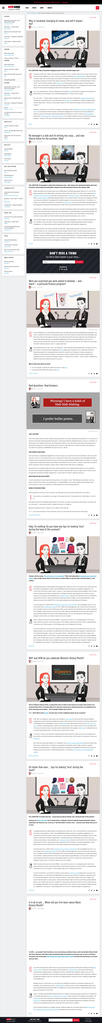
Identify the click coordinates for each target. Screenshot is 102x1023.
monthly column (7, 28)
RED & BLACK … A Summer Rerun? (11, 27)
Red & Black (6, 263)
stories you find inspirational (75, 743)
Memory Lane (8, 212)
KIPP (61, 350)
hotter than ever (42, 820)
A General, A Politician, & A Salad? (11, 58)
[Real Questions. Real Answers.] (63, 410)
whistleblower (89, 114)
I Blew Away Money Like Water (10, 170)
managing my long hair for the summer (65, 604)
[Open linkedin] (64, 269)
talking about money (8, 177)
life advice (6, 150)
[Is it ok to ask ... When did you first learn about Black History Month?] (63, 930)
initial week (36, 998)
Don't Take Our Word (10, 166)
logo (70, 91)
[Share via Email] (97, 124)
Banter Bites (8, 121)
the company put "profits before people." (52, 116)
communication (7, 132)
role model (69, 719)
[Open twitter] (62, 269)
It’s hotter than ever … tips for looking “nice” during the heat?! (56, 768)
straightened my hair (50, 607)
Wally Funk (82, 728)
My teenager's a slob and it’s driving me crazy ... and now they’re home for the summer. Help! (56, 137)
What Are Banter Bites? (9, 53)
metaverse (68, 100)
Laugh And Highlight (8, 149)
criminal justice (7, 246)
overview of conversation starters (11, 195)
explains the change (87, 98)
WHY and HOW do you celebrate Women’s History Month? (56, 658)
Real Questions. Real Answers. (43, 385)
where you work (74, 873)
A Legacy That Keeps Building (10, 240)
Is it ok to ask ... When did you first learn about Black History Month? (55, 903)
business (30, 124)
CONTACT (49, 8)
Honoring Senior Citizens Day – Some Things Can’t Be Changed (12, 21)
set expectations (43, 198)
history (30, 1013)
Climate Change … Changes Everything (12, 41)
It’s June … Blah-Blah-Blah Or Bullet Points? (13, 130)
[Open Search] (97, 7)
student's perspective (8, 251)
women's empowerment (34, 755)
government (6, 38)
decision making (7, 155)
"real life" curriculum (33, 373)
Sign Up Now (79, 262)
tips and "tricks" (67, 202)
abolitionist (36, 1000)
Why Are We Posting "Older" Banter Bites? (13, 74)
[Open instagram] (66, 269)
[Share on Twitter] (91, 124)
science (5, 43)
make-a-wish (6, 241)
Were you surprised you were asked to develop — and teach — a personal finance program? (55, 282)
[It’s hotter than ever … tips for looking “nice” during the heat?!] (63, 795)
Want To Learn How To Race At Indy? (11, 249)
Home (28, 13)
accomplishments (73, 970)
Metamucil (59, 83)
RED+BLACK (34, 27)
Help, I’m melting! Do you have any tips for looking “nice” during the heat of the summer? (56, 528)
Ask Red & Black (33, 13)
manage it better (74, 195)
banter (5, 76)
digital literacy (7, 201)
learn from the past (8, 23)
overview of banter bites (9, 55)
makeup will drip (65, 595)
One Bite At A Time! (8, 180)
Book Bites (7, 145)
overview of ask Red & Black (34, 515)
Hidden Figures (59, 985)
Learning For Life (9, 188)
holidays (6, 138)
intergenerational (7, 229)
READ (27, 8)
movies (5, 33)
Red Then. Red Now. (8, 271)
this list (46, 713)
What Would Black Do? (9, 175)
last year (64, 723)
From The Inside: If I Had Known (11, 244)
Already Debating (7, 153)
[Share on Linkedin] (94, 124)
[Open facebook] (60, 269)
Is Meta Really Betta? (80, 76)
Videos (6, 236)
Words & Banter (9, 257)
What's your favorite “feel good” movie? (12, 31)
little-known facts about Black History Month (60, 956)
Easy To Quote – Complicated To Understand (13, 36)
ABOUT (42, 8)
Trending (6, 49)
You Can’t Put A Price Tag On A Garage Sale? (13, 217)
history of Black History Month (58, 996)
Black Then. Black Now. (9, 261)
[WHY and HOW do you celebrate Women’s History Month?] (63, 683)
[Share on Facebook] (89, 124)
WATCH (34, 8)
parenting (31, 243)
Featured (6, 16)
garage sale (6, 218)
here (65, 367)
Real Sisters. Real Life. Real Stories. (11, 266)
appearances (31, 646)
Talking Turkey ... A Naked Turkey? (11, 221)
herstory (36, 738)
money (5, 172)
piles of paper (7, 115)
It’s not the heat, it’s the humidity (54, 576)
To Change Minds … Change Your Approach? (13, 205)
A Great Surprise (7, 158)
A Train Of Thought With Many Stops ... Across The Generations (12, 227)
